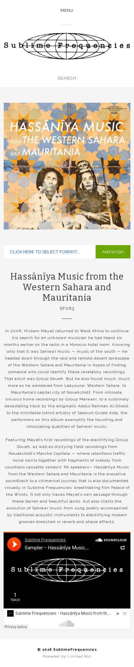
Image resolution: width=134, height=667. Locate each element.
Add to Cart (113, 251)
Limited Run (79, 656)
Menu (67, 10)
